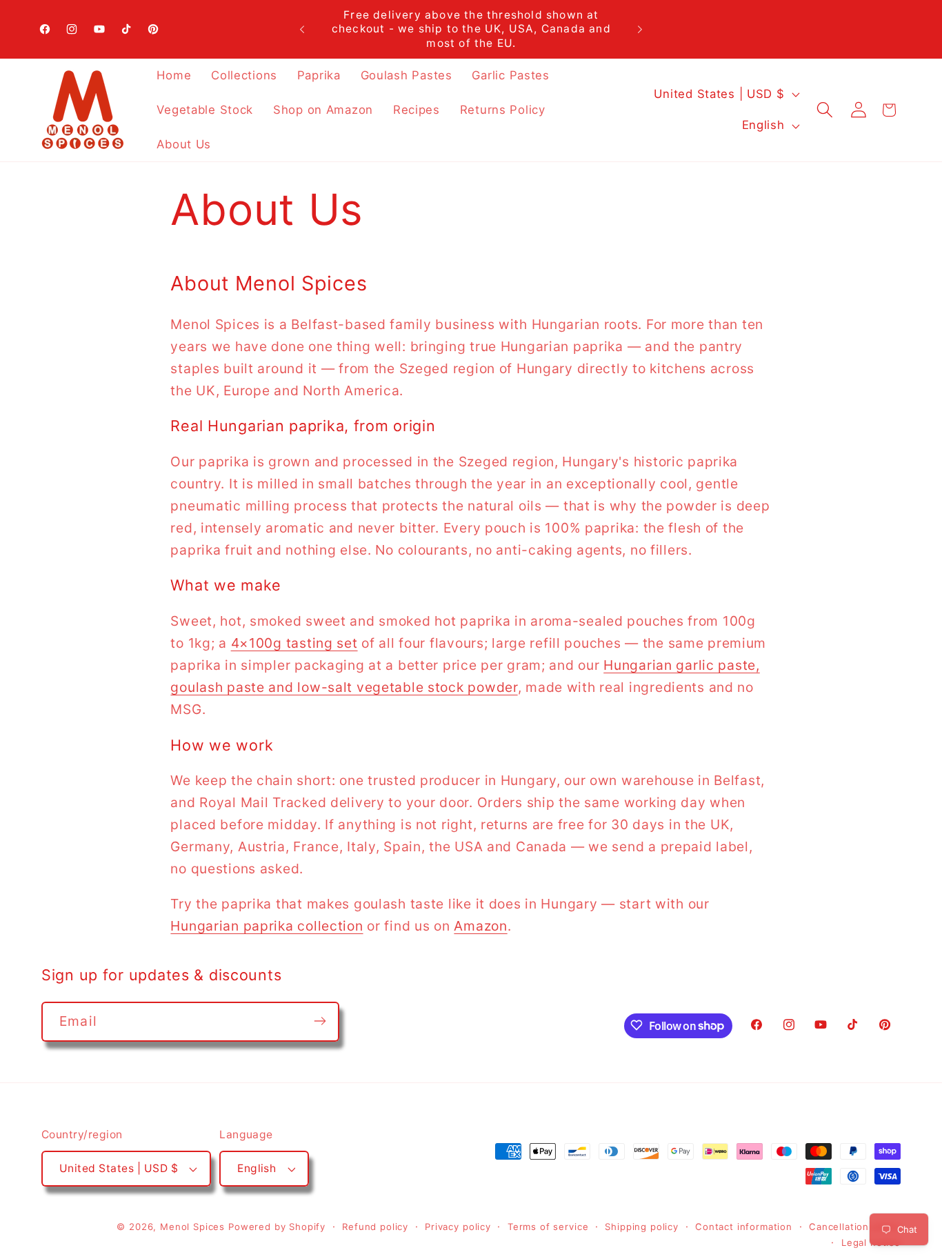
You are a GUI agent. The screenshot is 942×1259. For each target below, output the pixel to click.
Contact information (743, 1226)
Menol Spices (192, 1226)
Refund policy (375, 1226)
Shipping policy (642, 1226)
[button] (825, 110)
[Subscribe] (319, 1021)
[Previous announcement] (302, 30)
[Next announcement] (640, 30)
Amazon (480, 926)
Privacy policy (458, 1226)
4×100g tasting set (294, 643)
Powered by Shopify (276, 1226)
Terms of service (548, 1226)
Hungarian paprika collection (266, 926)
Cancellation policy (855, 1226)
